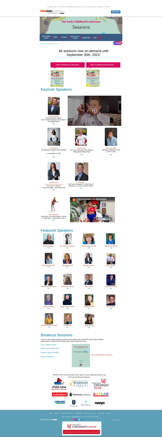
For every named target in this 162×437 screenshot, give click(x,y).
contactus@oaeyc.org (76, 416)
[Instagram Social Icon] (74, 420)
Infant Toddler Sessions (48, 345)
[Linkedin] (81, 420)
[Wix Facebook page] (77, 420)
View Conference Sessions (101, 355)
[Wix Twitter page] (79, 420)
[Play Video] (94, 110)
